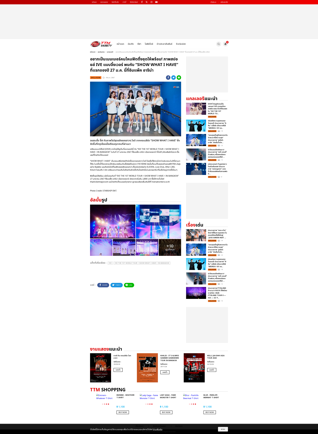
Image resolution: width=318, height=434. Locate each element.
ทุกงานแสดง (104, 2)
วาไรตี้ (124, 2)
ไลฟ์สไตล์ (149, 44)
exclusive (101, 52)
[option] (112, 368)
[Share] (168, 77)
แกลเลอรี (110, 52)
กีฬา (139, 44)
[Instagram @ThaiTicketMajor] (151, 2)
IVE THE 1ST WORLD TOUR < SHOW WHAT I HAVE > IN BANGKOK (142, 263)
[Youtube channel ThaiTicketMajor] (156, 2)
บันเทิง (131, 44)
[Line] (179, 77)
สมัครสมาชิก (224, 2)
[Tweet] (173, 77)
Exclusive (181, 44)
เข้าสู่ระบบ (213, 2)
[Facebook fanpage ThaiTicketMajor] (142, 2)
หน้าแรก (94, 2)
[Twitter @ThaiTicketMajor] (146, 2)
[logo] (101, 44)
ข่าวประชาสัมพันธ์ (164, 44)
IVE (110, 263)
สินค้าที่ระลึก (115, 2)
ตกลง (223, 429)
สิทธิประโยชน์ (134, 2)
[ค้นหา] (218, 44)
